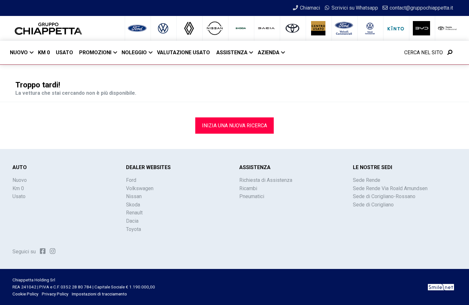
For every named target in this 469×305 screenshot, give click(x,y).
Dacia (132, 221)
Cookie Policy (25, 293)
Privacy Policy (55, 293)
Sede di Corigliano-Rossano (384, 196)
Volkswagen (139, 188)
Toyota (133, 229)
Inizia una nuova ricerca (234, 126)
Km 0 (18, 188)
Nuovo (19, 52)
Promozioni (95, 52)
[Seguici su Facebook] (43, 251)
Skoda (133, 205)
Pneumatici (251, 196)
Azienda (268, 52)
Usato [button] (64, 52)
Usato (19, 196)
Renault (134, 213)
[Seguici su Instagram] (53, 251)
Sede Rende (366, 180)
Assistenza (232, 52)
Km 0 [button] (44, 52)
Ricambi (248, 188)
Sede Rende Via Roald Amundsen (390, 188)
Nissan (134, 196)
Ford (131, 180)
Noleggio (134, 52)
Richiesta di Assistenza (265, 180)
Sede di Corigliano (373, 205)
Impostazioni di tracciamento (99, 293)
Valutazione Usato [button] (183, 52)
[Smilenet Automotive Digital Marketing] (441, 286)
